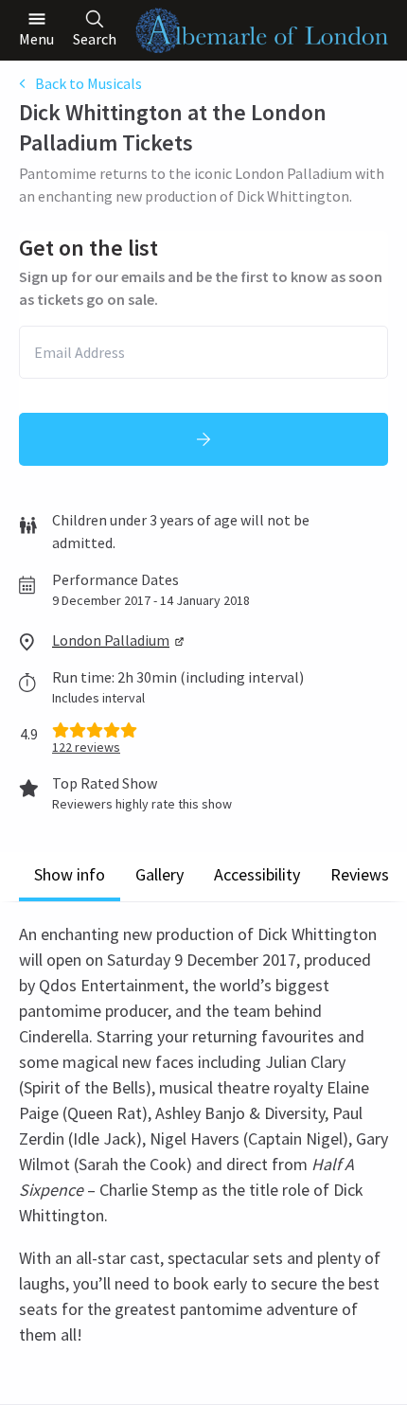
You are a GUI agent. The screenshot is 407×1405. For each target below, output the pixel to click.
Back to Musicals (88, 83)
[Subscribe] (203, 439)
